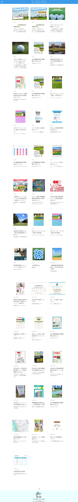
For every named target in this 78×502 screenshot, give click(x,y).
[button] (2, 1)
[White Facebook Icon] (1, 498)
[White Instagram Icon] (1, 500)
